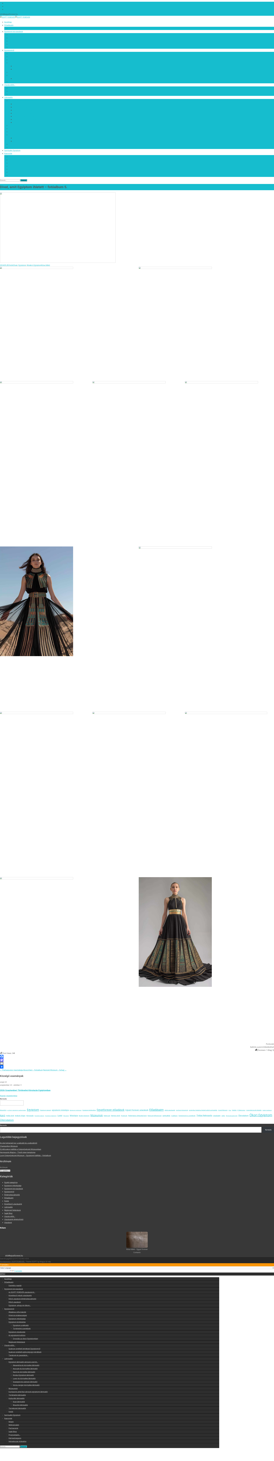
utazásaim (216, 1115)
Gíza (230, 1110)
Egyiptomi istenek (45, 1110)
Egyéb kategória (10, 1182)
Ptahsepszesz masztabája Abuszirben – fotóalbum (21, 1070)
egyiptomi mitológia (60, 1110)
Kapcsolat (8, 153)
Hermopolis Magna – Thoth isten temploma (17, 1152)
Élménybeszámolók (231, 1115)
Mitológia (74, 1115)
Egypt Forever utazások (136, 1110)
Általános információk (17, 53)
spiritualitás (166, 1116)
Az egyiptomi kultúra (17, 75)
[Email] (137, 1063)
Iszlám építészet (267, 1110)
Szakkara (174, 1116)
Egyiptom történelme (17, 63)
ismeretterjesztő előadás (254, 1110)
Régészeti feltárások (17, 82)
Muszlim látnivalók (20, 141)
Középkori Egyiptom (51, 1115)
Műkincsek (107, 1116)
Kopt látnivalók (19, 138)
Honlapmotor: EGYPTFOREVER (12, 1261)
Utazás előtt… (9, 85)
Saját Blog (13, 166)
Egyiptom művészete (17, 72)
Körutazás (30, 1115)
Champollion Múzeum (9, 1146)
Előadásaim (8, 25)
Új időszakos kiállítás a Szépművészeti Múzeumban (20, 1149)
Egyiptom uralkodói (21, 66)
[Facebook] (137, 1056)
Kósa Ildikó (45, 265)
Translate (18, 1271)
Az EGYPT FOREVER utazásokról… (22, 35)
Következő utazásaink (13, 1204)
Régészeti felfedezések (155, 1115)
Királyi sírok (10, 1116)
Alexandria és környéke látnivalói (26, 104)
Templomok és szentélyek (186, 1116)
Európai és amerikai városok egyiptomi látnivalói (28, 128)
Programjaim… (14, 169)
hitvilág (234, 1110)
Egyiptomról (9, 50)
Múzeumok (13, 125)
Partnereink (13, 163)
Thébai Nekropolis (204, 1115)
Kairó (2, 1115)
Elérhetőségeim (15, 172)
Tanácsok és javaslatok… (18, 94)
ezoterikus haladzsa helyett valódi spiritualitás (203, 1110)
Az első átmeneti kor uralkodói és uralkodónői (18, 1143)
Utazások (8, 1222)
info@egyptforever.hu (14, 1255)
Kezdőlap (8, 22)
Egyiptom (22, 265)
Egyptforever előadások (110, 1109)
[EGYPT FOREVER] (15, 17)
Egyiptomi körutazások (13, 31)
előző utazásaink (170, 1110)
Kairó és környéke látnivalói (24, 110)
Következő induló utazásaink (20, 38)
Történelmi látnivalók (17, 132)
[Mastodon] (137, 1060)
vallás (223, 1115)
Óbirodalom (243, 1115)
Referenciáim (14, 160)
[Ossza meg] (137, 1067)
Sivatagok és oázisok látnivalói (25, 119)
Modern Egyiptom (34, 265)
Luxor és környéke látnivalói (24, 116)
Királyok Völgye (20, 1116)
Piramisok (124, 1116)
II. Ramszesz (241, 1110)
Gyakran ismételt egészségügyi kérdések (25, 91)
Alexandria (3, 1110)
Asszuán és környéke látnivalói (25, 107)
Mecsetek (66, 1115)
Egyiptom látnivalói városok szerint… (23, 100)
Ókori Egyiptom (260, 1115)
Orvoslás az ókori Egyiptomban (25, 78)
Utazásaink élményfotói (13, 1219)
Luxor (59, 1115)
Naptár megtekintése (8, 1096)
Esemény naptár (15, 28)
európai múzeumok (182, 1110)
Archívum (3, 1167)
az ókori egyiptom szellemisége (16, 1110)
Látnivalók (8, 97)
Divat (15, 265)
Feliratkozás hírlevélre (17, 175)
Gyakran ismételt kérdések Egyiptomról (24, 88)
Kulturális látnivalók (17, 135)
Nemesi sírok (115, 1116)
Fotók (11, 147)
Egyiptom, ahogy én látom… (20, 47)
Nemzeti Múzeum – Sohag (54, 1070)
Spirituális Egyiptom (12, 150)
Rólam (11, 157)
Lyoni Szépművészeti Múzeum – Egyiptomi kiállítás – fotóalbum (25, 1155)
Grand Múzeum (223, 1110)
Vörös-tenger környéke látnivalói (26, 122)
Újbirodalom (7, 1120)
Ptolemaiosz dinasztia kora (137, 1116)
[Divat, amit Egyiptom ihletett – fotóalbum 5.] (58, 262)
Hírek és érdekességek (18, 56)
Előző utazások (15, 44)
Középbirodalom (39, 1115)
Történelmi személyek (22, 69)
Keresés (3, 1099)
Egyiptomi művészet (75, 1110)
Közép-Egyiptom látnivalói (23, 113)
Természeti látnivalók (17, 144)
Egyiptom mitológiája (17, 60)
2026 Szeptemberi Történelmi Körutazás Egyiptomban (25, 1090)
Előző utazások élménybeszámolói (22, 41)
